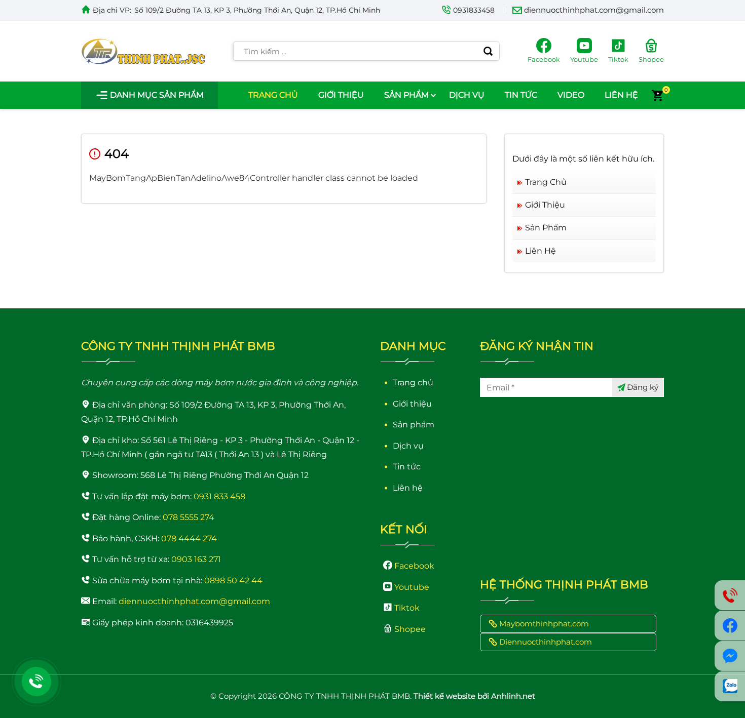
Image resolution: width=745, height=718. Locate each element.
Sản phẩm (406, 95)
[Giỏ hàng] (657, 95)
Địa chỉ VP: (112, 10)
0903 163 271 (196, 559)
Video (570, 95)
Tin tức (521, 95)
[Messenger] (730, 656)
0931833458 (474, 10)
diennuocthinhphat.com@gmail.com (594, 10)
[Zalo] (730, 686)
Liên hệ (621, 95)
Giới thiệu (341, 95)
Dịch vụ (467, 95)
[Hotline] (36, 681)
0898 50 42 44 (233, 580)
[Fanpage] (730, 626)
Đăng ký (642, 387)
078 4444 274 (189, 538)
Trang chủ (273, 95)
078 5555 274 (188, 517)
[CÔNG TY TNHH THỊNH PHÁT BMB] (143, 51)
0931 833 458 (219, 496)
